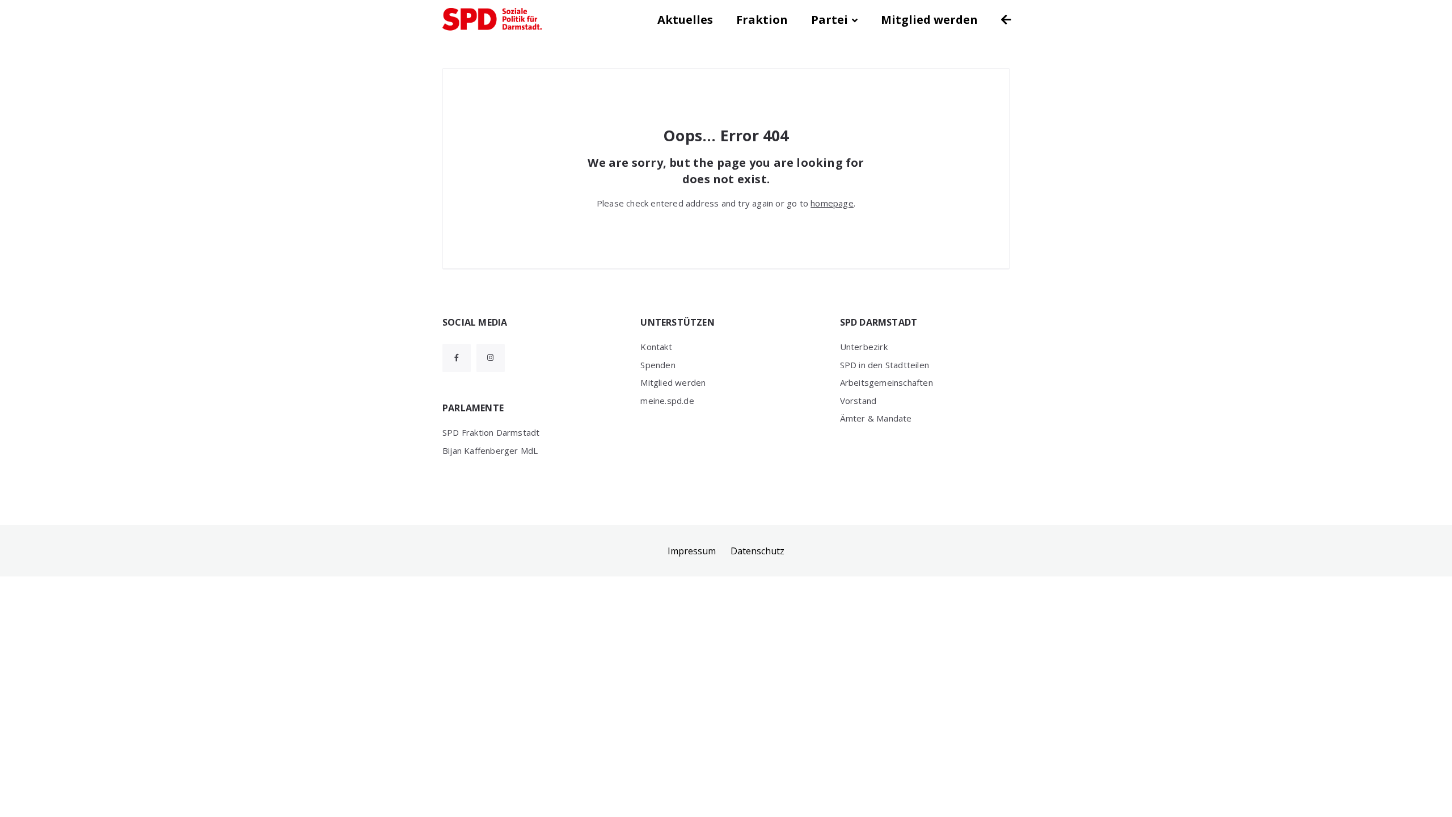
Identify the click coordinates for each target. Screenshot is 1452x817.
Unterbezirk (864, 346)
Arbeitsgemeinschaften (886, 382)
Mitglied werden (929, 19)
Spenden (657, 364)
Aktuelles (685, 19)
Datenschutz (757, 551)
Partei (829, 19)
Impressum (692, 551)
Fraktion (762, 19)
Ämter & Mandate (876, 418)
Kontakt (656, 346)
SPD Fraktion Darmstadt (490, 432)
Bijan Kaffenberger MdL (490, 450)
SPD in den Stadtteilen (884, 364)
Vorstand (858, 400)
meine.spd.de (667, 400)
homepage (832, 203)
